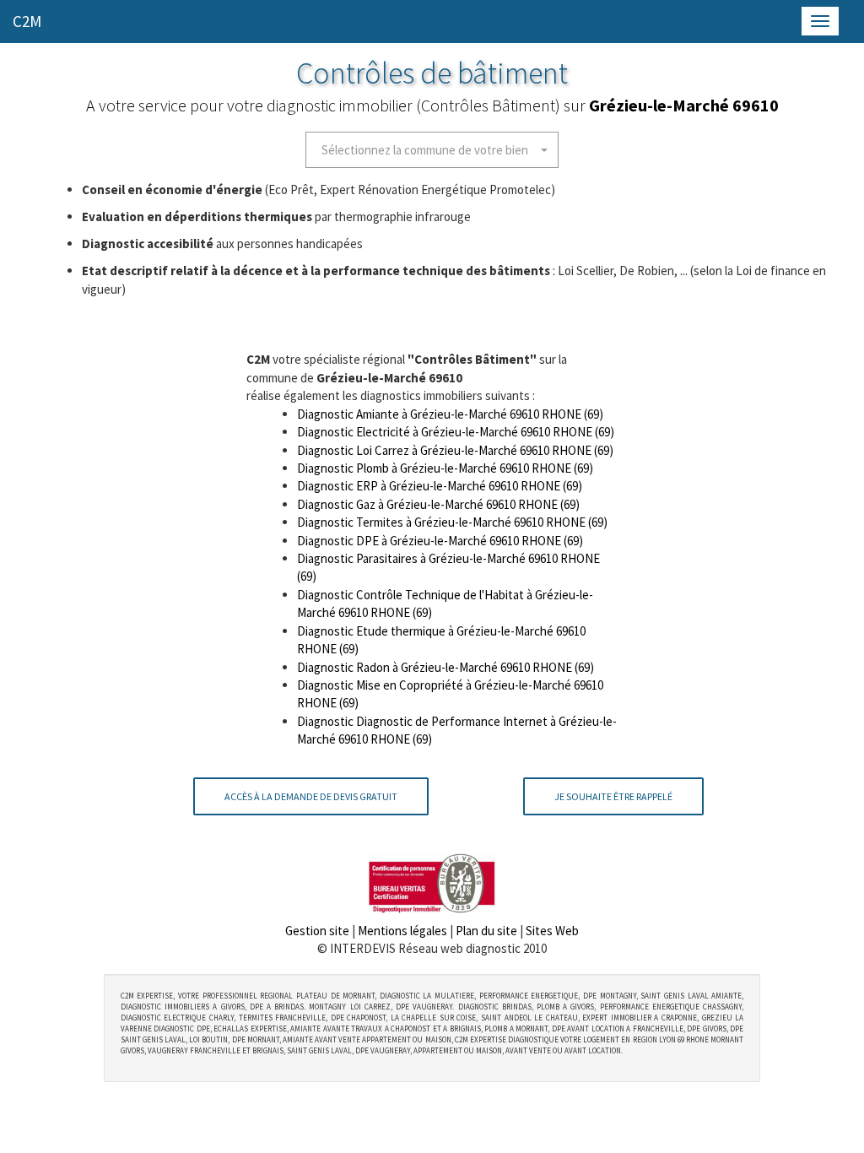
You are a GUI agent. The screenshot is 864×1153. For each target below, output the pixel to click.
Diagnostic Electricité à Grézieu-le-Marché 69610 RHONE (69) (455, 432)
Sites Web (552, 931)
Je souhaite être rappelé (613, 796)
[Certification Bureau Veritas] (432, 882)
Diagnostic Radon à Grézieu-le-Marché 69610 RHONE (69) (445, 667)
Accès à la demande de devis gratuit (310, 796)
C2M (27, 21)
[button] (432, 150)
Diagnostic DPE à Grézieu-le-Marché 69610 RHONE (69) (440, 541)
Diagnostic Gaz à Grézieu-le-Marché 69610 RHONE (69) (438, 504)
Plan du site (486, 931)
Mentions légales (402, 931)
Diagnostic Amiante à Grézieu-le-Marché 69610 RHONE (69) (450, 414)
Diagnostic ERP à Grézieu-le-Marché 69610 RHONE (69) (439, 486)
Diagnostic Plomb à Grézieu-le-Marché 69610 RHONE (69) (445, 468)
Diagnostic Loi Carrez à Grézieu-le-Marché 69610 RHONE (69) (455, 450)
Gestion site (317, 931)
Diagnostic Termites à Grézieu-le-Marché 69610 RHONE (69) (452, 522)
